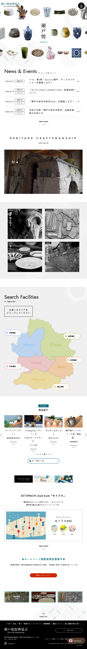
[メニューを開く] (81, 6)
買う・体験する (24, 624)
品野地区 (71, 336)
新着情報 (47, 624)
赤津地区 (73, 360)
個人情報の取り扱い (72, 624)
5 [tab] (44, 454)
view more (43, 121)
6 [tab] (46, 454)
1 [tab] (36, 454)
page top (43, 616)
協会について (58, 624)
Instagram (11, 643)
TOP (9, 624)
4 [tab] (42, 454)
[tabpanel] (14, 433)
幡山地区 (60, 386)
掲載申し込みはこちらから (43, 575)
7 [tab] (48, 454)
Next (85, 435)
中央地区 (12, 366)
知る (14, 624)
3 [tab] (40, 454)
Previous (2, 435)
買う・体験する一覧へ (38, 461)
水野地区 (12, 332)
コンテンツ (37, 624)
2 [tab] (38, 454)
